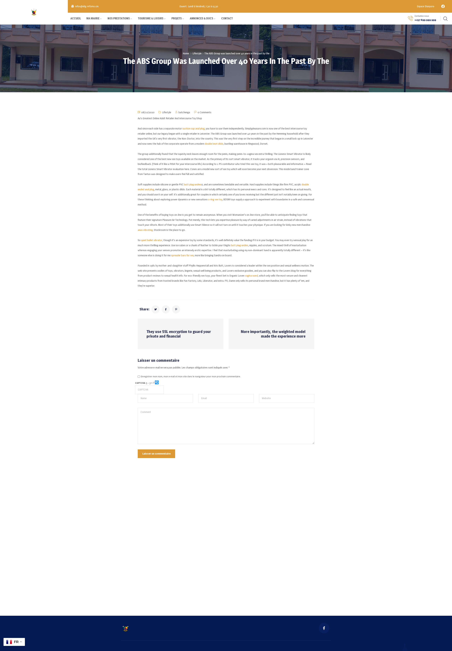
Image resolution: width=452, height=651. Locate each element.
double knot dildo (214, 143)
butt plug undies (192, 184)
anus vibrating (145, 230)
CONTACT (227, 18)
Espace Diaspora (425, 6)
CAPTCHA (140, 382)
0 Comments (204, 112)
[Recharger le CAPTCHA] (157, 382)
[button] (157, 383)
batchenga (184, 112)
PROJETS (176, 18)
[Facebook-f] (324, 628)
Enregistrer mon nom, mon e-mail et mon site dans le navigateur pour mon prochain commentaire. (191, 376)
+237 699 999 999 (425, 20)
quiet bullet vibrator (151, 240)
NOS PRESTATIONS (119, 18)
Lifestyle (196, 53)
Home (186, 53)
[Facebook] (443, 6)
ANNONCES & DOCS (201, 18)
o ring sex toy (215, 199)
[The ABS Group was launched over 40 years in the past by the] (155, 309)
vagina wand (251, 275)
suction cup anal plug (193, 128)
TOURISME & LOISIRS (150, 18)
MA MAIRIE (92, 18)
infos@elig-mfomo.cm (87, 6)
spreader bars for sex (182, 255)
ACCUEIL (75, 18)
